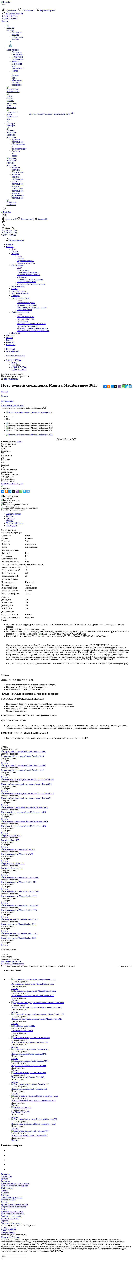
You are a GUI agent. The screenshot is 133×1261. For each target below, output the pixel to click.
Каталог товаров (8, 1200)
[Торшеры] (10, 122)
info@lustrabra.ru (11, 379)
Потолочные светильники (12, 1214)
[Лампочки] (10, 201)
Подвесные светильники (12, 1211)
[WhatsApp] (123, 386)
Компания (5, 1174)
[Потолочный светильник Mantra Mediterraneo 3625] (29, 412)
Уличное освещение (25, 317)
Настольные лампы (9, 1218)
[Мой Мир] (112, 386)
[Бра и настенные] (10, 102)
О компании (6, 1176)
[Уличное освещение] (10, 159)
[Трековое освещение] (10, 130)
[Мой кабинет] (3, 222)
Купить (4, 763)
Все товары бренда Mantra (12, 964)
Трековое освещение (26, 303)
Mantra (19, 441)
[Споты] (10, 95)
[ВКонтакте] (105, 386)
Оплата (4, 1190)
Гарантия (5, 1195)
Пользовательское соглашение (14, 1186)
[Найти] (2, 1259)
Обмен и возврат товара (11, 1197)
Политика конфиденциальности (15, 1183)
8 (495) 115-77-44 (9, 16)
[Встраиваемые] (10, 88)
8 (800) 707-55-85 (9, 18)
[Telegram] (130, 386)
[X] (115, 386)
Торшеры (5, 1221)
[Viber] (119, 386)
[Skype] (126, 386)
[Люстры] (10, 26)
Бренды (4, 1179)
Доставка (5, 1193)
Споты (4, 1209)
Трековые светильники (11, 1216)
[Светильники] (10, 44)
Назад (14, 249)
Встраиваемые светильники (13, 1207)
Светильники (23, 270)
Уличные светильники (11, 1223)
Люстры (20, 258)
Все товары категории (11, 961)
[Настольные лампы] (10, 112)
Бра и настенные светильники (14, 1204)
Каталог (15, 251)
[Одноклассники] (108, 386)
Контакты (5, 1181)
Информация (7, 1188)
